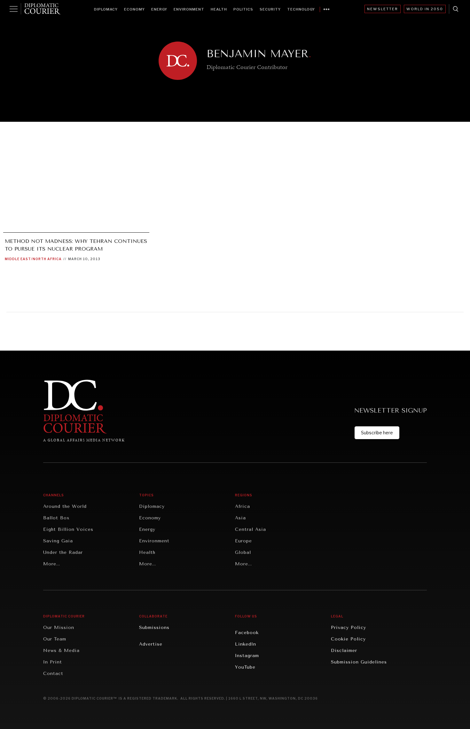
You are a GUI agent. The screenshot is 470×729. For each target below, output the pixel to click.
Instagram (247, 655)
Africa (242, 506)
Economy (134, 9)
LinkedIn (245, 644)
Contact (53, 673)
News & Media (61, 650)
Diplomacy (106, 9)
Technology (301, 9)
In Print (52, 662)
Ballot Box (56, 518)
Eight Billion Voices (68, 529)
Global (243, 552)
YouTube (245, 667)
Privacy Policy (348, 627)
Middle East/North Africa (33, 259)
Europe (243, 541)
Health (219, 9)
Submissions (154, 627)
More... (51, 564)
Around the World (65, 506)
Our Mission (58, 627)
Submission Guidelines (359, 662)
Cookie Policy (348, 639)
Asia (240, 518)
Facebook (247, 632)
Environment (189, 9)
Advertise (150, 644)
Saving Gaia (58, 541)
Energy (159, 9)
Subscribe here (377, 432)
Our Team (54, 639)
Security (270, 9)
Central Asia (250, 529)
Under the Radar (63, 552)
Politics (243, 9)
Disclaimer (344, 650)
